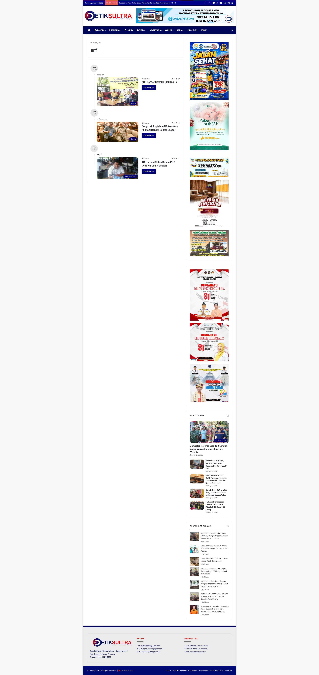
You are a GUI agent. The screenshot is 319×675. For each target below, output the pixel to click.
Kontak (168, 671)
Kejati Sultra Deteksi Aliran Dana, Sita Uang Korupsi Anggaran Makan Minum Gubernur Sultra (214, 535)
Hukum (129, 30)
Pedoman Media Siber (188, 671)
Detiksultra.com (127, 671)
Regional (115, 30)
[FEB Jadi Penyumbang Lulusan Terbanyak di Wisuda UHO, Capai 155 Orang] (197, 505)
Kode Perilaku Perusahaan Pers (211, 671)
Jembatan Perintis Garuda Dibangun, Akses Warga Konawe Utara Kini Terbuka (208, 449)
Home (94, 43)
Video (142, 30)
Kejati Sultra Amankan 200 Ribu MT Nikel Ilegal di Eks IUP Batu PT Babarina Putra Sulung (214, 596)
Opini (169, 30)
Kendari (96, 654)
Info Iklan (192, 30)
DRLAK (204, 30)
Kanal (180, 30)
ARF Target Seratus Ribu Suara (159, 81)
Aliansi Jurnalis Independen (195, 652)
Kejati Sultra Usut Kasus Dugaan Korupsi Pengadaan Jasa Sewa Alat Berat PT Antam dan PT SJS (214, 583)
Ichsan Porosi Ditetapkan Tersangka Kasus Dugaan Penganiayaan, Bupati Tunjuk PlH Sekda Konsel (215, 608)
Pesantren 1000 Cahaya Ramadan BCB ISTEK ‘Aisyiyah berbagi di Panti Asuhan (215, 548)
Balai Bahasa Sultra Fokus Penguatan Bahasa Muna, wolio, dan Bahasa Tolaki (216, 492)
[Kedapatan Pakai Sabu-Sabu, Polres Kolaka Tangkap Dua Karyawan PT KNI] (197, 464)
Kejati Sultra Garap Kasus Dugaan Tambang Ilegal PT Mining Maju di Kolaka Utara (214, 571)
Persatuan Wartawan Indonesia (196, 649)
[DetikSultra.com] (108, 16)
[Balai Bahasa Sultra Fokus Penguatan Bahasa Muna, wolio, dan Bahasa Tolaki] (197, 493)
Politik (100, 30)
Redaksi (146, 78)
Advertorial (156, 30)
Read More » (148, 87)
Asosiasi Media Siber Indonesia (196, 646)
